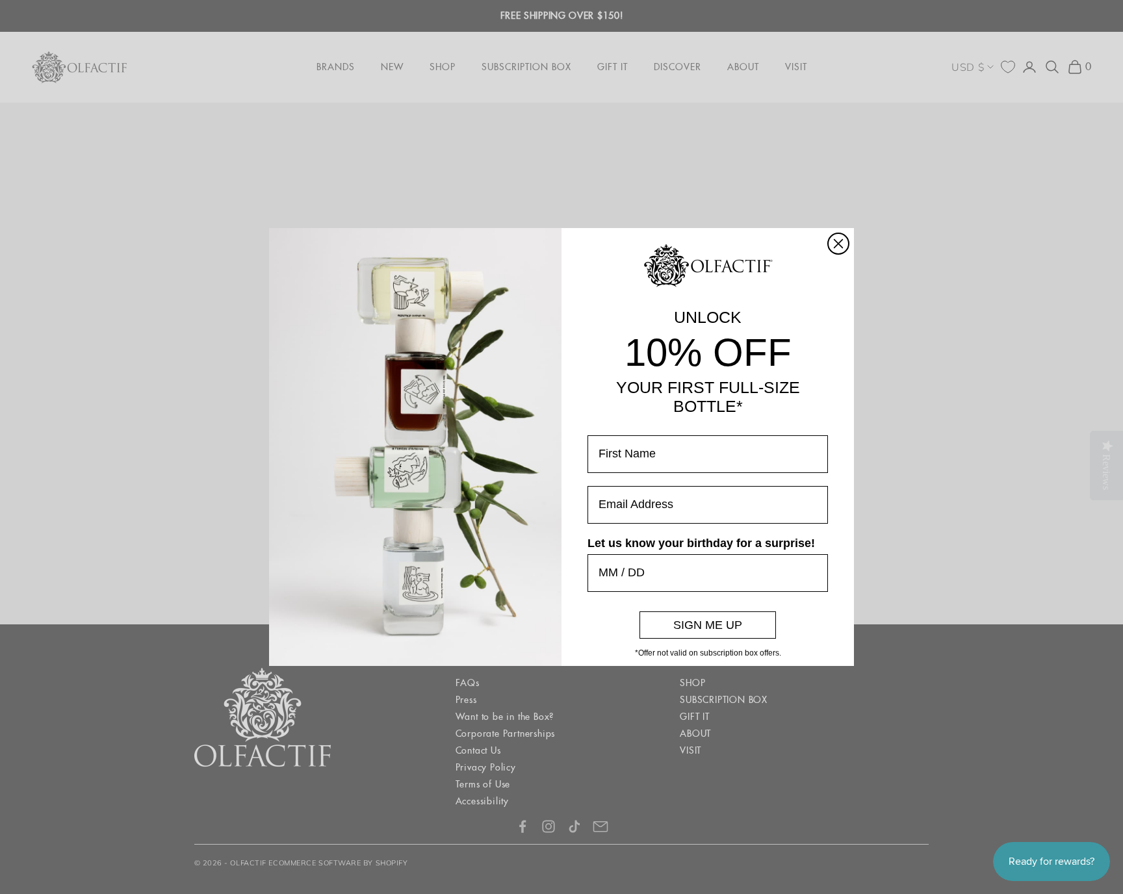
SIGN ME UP (707, 625)
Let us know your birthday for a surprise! (701, 543)
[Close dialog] (838, 243)
